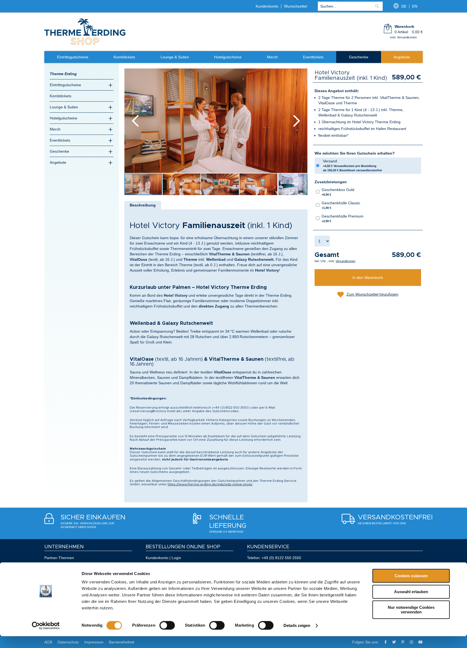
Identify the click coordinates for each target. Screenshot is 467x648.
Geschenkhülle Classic (341, 205)
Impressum (94, 642)
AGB (48, 642)
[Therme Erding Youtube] (420, 642)
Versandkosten (345, 261)
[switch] (167, 625)
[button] (135, 120)
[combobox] (350, 6)
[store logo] (84, 44)
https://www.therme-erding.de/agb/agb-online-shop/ (210, 484)
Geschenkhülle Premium (342, 218)
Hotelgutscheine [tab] (63, 118)
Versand (352, 165)
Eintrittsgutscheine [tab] (65, 85)
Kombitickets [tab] (60, 96)
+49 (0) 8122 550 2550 (281, 558)
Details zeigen (296, 625)
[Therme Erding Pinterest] (402, 642)
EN (414, 6)
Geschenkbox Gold (338, 192)
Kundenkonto (267, 6)
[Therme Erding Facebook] (385, 642)
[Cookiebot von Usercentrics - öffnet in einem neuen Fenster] (45, 626)
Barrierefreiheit (121, 642)
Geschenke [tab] (59, 151)
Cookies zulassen (411, 575)
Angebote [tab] (58, 162)
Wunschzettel (295, 6)
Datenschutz (68, 642)
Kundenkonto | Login (163, 558)
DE (403, 6)
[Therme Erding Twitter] (394, 642)
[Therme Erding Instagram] (411, 642)
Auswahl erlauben (411, 591)
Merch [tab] (55, 129)
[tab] (142, 205)
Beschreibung (143, 205)
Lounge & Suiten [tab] (64, 107)
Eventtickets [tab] (60, 140)
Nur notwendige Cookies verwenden (411, 609)
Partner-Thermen (59, 558)
